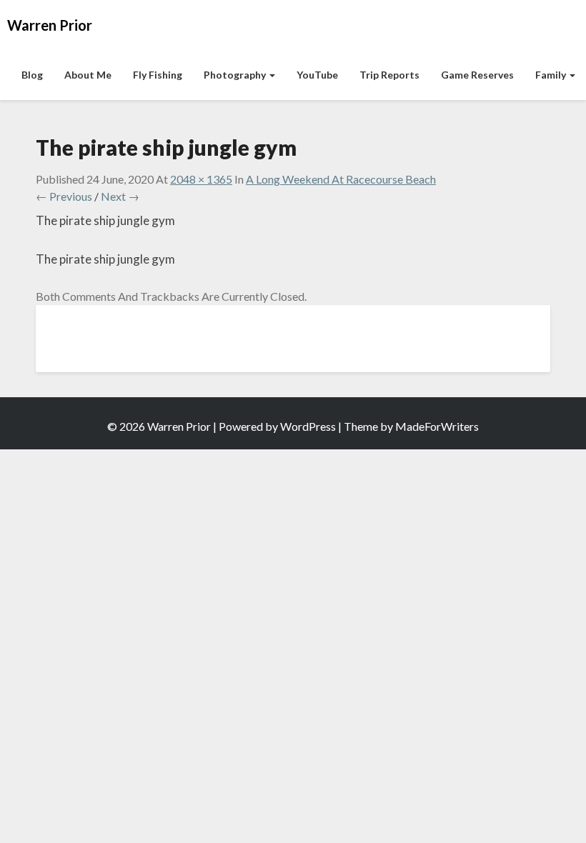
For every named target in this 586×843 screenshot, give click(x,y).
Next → (120, 196)
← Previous (64, 196)
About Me (87, 75)
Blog (32, 75)
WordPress (308, 426)
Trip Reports (389, 75)
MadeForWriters (437, 426)
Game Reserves (477, 75)
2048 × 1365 (201, 179)
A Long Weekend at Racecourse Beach (341, 179)
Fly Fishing (157, 75)
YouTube (317, 75)
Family (551, 75)
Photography (236, 75)
